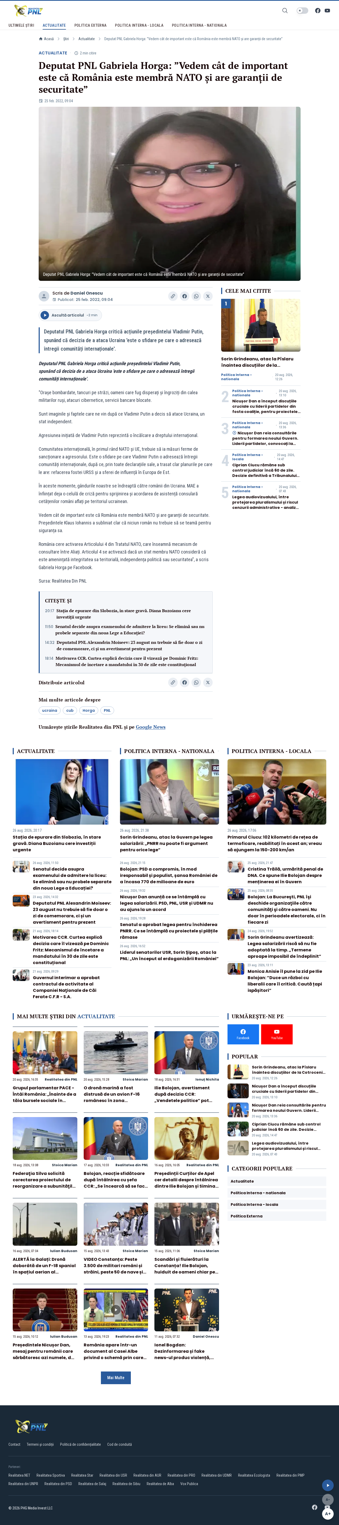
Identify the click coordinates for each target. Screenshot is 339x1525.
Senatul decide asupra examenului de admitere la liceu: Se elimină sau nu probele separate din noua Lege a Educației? (129, 630)
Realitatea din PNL (61, 1079)
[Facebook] (318, 10)
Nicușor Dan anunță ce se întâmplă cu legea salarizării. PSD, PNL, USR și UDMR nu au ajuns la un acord (166, 903)
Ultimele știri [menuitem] (21, 25)
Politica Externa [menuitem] (90, 25)
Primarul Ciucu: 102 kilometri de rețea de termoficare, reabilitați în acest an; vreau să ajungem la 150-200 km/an (275, 843)
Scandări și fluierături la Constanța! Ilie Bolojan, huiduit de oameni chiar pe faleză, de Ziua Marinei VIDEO (184, 1272)
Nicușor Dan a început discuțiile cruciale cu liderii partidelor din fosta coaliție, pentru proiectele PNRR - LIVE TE (265, 409)
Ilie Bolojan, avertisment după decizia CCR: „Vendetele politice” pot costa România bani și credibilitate (182, 1100)
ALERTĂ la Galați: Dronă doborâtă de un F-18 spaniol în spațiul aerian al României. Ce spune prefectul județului (44, 1272)
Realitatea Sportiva (51, 1475)
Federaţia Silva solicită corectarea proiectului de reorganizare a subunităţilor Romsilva (45, 1183)
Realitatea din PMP (290, 1475)
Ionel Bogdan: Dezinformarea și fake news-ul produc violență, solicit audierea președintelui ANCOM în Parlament (182, 1361)
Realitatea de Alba (160, 1484)
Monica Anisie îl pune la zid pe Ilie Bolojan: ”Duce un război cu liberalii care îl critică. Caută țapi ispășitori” (285, 980)
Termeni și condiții (40, 1444)
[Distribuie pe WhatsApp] (196, 296)
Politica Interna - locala (247, 457)
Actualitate (86, 39)
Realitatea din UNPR (23, 1484)
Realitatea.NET (19, 1475)
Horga (89, 710)
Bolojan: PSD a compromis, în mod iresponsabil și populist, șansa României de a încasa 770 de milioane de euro (168, 875)
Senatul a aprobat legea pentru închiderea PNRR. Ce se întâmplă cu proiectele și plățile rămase (169, 931)
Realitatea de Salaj (92, 1484)
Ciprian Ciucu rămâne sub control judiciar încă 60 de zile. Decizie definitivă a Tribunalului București (264, 472)
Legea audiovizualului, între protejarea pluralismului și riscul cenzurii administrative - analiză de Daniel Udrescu (265, 504)
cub (70, 710)
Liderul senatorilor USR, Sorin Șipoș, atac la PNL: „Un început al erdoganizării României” (169, 955)
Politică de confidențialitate (80, 1444)
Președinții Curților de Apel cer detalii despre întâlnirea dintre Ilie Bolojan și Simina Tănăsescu (186, 1183)
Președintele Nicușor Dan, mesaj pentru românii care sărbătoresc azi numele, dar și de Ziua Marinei (44, 1354)
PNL (107, 710)
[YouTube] (327, 10)
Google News (151, 727)
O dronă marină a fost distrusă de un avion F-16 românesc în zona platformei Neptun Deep (112, 1097)
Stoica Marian (135, 1079)
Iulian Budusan (63, 1251)
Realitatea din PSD (58, 1484)
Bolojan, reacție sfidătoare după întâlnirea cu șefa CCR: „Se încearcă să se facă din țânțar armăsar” (116, 1183)
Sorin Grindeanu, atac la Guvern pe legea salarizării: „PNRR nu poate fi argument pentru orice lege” (166, 843)
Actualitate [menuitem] (54, 25)
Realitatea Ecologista (254, 1475)
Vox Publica (189, 1484)
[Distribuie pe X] (208, 296)
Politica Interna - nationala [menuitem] (199, 25)
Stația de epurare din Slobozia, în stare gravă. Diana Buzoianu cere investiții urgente (123, 614)
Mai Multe (115, 1377)
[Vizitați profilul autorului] (44, 296)
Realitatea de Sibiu (126, 1484)
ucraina (49, 710)
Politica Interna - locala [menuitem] (139, 25)
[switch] (302, 10)
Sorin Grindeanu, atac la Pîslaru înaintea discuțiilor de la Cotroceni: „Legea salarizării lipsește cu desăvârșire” (257, 368)
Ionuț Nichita (207, 1079)
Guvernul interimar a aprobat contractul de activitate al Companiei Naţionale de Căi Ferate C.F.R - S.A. (66, 987)
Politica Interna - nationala (236, 377)
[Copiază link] (173, 296)
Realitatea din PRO (181, 1475)
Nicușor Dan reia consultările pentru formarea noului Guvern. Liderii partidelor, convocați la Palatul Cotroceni (265, 441)
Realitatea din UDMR (217, 1475)
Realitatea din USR (113, 1475)
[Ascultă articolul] (328, 1485)
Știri (66, 39)
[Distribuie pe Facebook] (184, 296)
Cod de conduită (119, 1444)
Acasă (49, 39)
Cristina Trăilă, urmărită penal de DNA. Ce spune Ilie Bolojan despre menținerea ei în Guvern (285, 875)
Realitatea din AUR (147, 1475)
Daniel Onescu (86, 293)
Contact (14, 1444)
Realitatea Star (82, 1475)
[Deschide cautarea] (285, 10)
